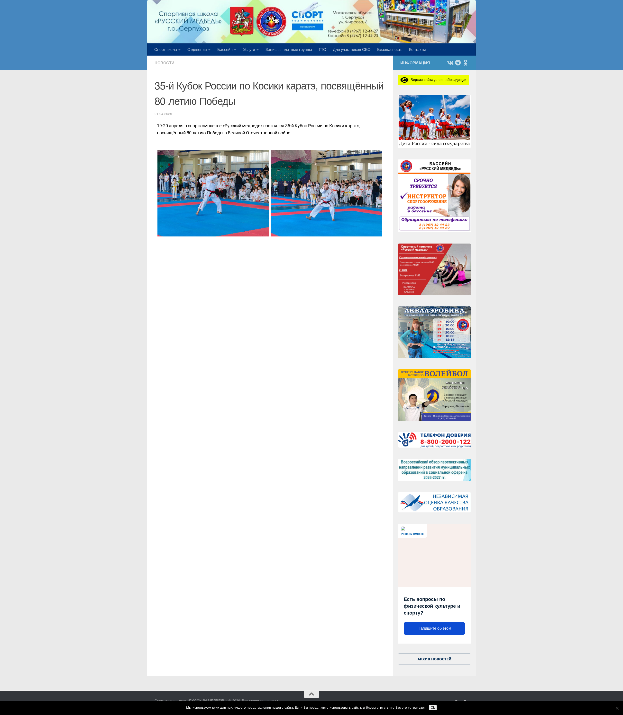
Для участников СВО (351, 49)
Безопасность (389, 49)
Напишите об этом (434, 628)
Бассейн (225, 49)
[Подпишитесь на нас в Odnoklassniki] (465, 63)
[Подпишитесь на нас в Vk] (450, 63)
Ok (433, 707)
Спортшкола (165, 49)
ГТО (322, 49)
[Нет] (616, 708)
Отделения (197, 49)
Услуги (249, 49)
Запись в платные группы (289, 49)
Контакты (417, 49)
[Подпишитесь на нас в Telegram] (458, 63)
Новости (164, 63)
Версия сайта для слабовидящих (438, 79)
